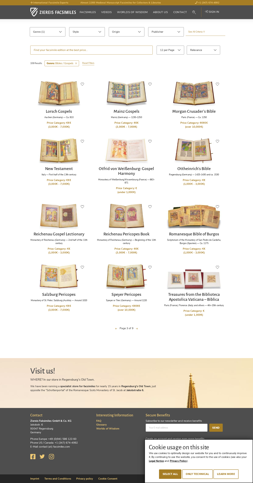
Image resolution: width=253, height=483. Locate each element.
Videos (106, 12)
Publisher (157, 32)
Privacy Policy (178, 461)
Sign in (213, 12)
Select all (170, 474)
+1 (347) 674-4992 (208, 2)
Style (76, 32)
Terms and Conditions (57, 478)
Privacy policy (84, 478)
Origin (116, 32)
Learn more (226, 474)
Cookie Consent (108, 478)
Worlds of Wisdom (132, 12)
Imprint (34, 478)
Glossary (101, 424)
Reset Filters (88, 63)
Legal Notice (156, 461)
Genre (37, 32)
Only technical (197, 474)
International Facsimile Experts (50, 2)
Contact (180, 12)
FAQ (98, 421)
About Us (160, 12)
